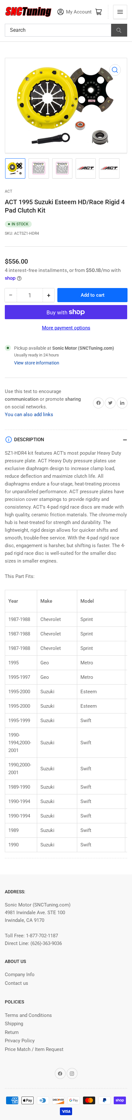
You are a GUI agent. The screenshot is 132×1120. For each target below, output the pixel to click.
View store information (36, 362)
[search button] (119, 30)
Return (12, 1032)
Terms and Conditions (28, 1015)
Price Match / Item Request (34, 1049)
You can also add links (29, 414)
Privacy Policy (20, 1041)
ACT (8, 191)
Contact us (16, 983)
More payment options (66, 328)
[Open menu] (120, 12)
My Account (79, 12)
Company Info (20, 974)
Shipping (14, 1024)
